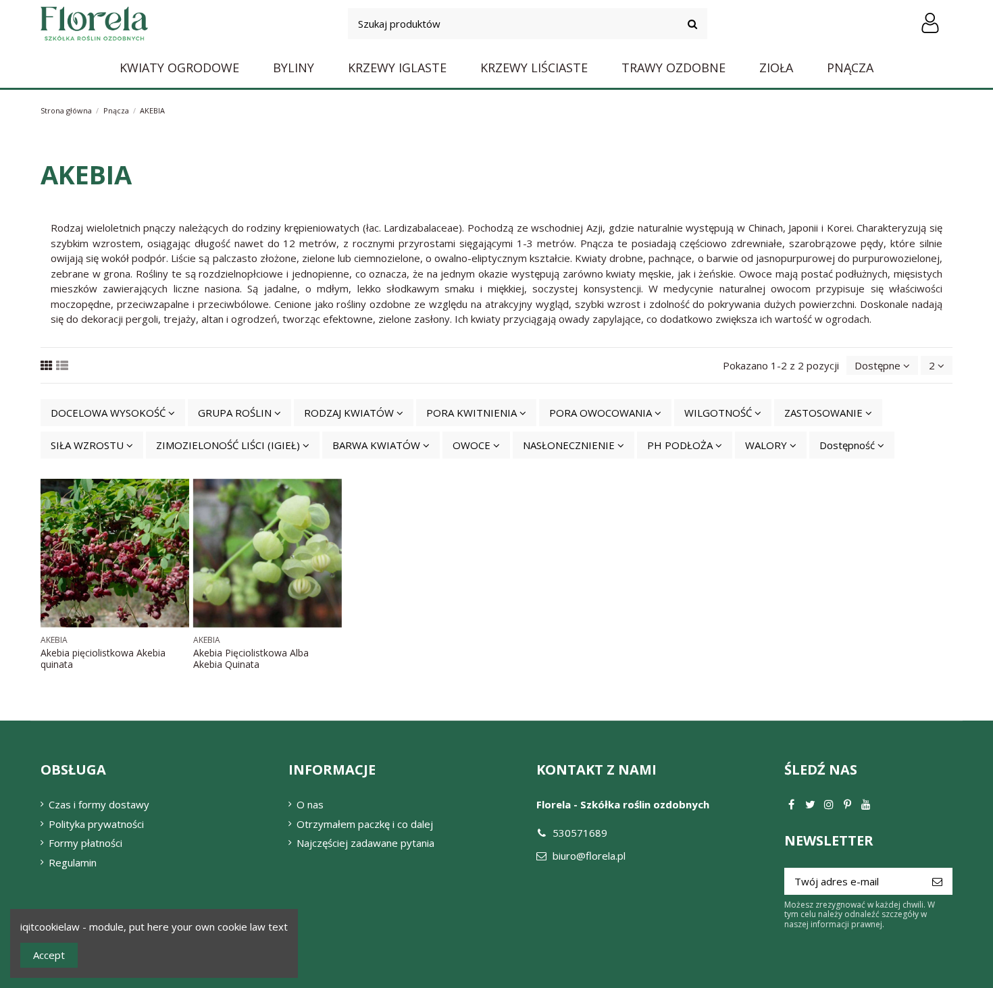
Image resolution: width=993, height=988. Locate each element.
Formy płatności (85, 843)
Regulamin (73, 862)
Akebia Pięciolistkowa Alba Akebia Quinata (251, 658)
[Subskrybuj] (937, 881)
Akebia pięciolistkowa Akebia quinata (103, 658)
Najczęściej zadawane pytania (365, 843)
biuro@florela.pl (589, 855)
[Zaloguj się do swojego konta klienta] (930, 23)
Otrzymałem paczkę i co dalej (365, 824)
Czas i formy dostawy (99, 804)
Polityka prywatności (96, 824)
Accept (49, 955)
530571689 (580, 832)
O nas (310, 804)
